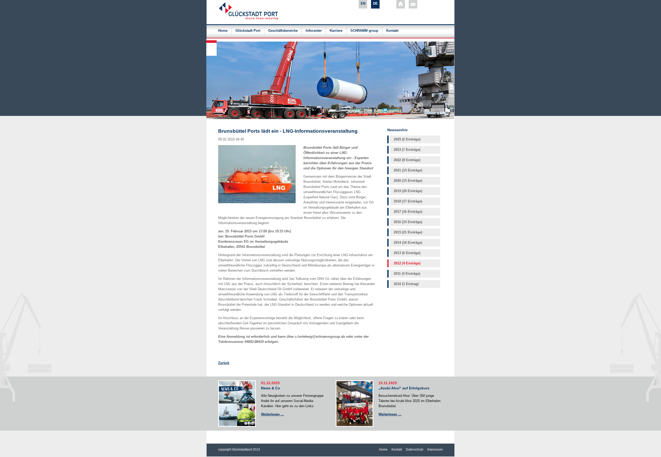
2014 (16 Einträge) (408, 243)
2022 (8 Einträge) (407, 160)
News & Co (270, 388)
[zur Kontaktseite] (413, 4)
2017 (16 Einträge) (408, 212)
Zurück (223, 363)
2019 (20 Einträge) (408, 191)
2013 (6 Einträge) (407, 253)
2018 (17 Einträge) (408, 201)
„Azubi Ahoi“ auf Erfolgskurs (404, 388)
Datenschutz (414, 449)
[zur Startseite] (400, 4)
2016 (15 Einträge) (408, 222)
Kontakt (392, 31)
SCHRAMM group (364, 31)
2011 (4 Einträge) (407, 273)
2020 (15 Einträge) (408, 181)
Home (222, 31)
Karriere (336, 31)
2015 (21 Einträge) (408, 232)
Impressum (435, 449)
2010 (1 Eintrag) (406, 284)
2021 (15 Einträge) (408, 170)
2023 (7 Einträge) (407, 150)
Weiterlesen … (272, 414)
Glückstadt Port (247, 31)
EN (363, 3)
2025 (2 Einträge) (407, 139)
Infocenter (314, 31)
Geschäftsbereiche (283, 31)
